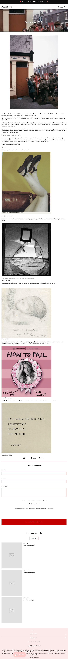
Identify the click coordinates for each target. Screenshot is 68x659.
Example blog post (29, 545)
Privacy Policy (39, 508)
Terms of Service (47, 508)
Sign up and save (33, 642)
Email (3, 478)
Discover (33, 634)
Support (34, 638)
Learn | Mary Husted (6, 339)
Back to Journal (35, 522)
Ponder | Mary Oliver (7, 455)
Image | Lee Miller (6, 280)
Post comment (34, 503)
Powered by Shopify (34, 657)
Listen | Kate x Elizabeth (7, 398)
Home (31, 16)
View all (34, 538)
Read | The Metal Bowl (7, 216)
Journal (35, 16)
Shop (33, 630)
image (5, 118)
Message (5, 486)
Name (3, 470)
